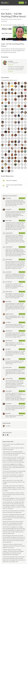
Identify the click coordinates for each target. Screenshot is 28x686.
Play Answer (22, 198)
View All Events (5, 9)
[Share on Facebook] (3, 435)
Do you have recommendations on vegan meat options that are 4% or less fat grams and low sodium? (13, 476)
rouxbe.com (10, 64)
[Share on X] (5, 435)
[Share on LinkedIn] (7, 435)
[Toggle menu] (26, 2)
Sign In (21, 2)
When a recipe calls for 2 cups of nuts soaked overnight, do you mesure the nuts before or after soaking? (14, 482)
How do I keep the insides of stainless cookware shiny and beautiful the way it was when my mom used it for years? (13, 494)
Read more (10, 71)
